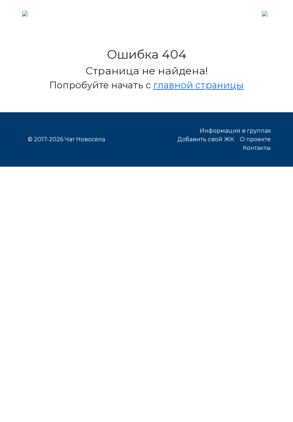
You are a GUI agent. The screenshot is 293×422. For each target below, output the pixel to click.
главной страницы (198, 84)
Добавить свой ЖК (205, 139)
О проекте (255, 139)
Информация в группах (235, 130)
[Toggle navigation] (265, 13)
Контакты (257, 147)
